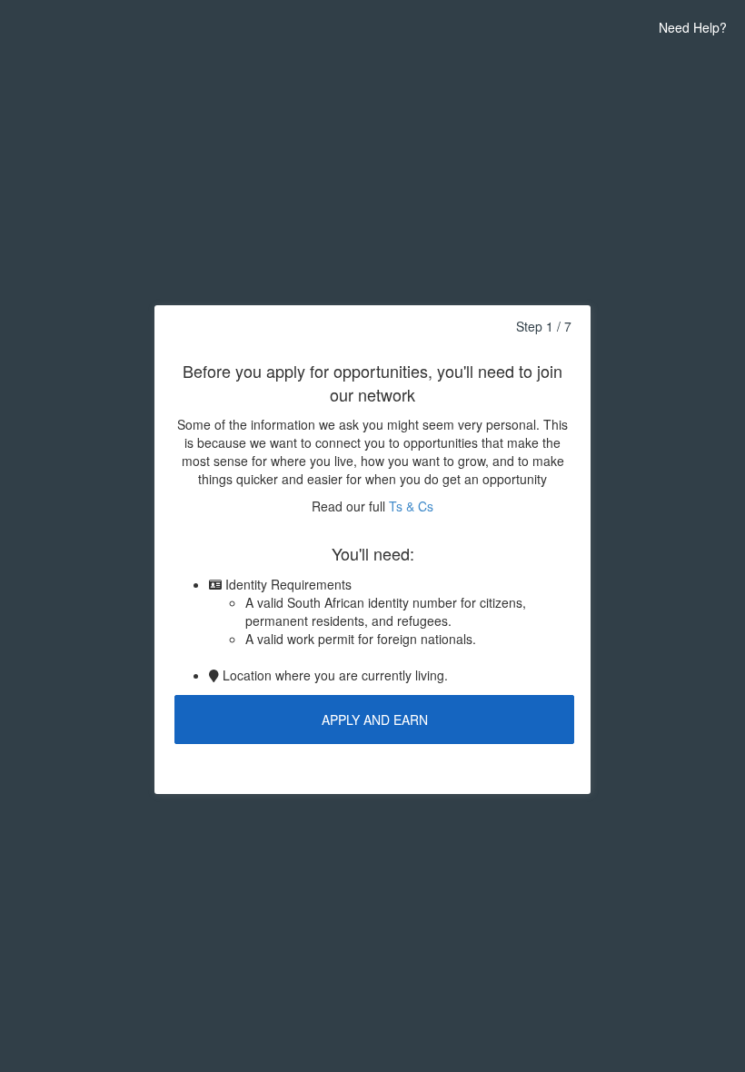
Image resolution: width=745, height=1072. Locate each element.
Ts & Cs (411, 506)
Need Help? (693, 27)
